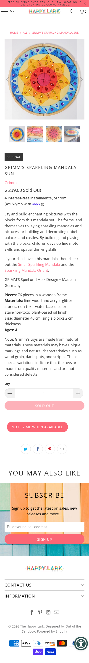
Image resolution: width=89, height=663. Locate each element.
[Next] (81, 79)
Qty (7, 384)
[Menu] (2, 11)
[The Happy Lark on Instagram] (48, 612)
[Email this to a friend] (62, 449)
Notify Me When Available (37, 427)
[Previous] (8, 79)
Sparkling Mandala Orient (26, 270)
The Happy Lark (32, 626)
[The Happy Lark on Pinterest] (40, 612)
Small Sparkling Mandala (39, 264)
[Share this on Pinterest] (50, 449)
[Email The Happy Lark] (56, 612)
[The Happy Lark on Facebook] (32, 612)
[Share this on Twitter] (26, 449)
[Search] (72, 11)
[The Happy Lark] (44, 11)
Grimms (11, 182)
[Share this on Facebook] (38, 449)
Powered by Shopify (52, 631)
